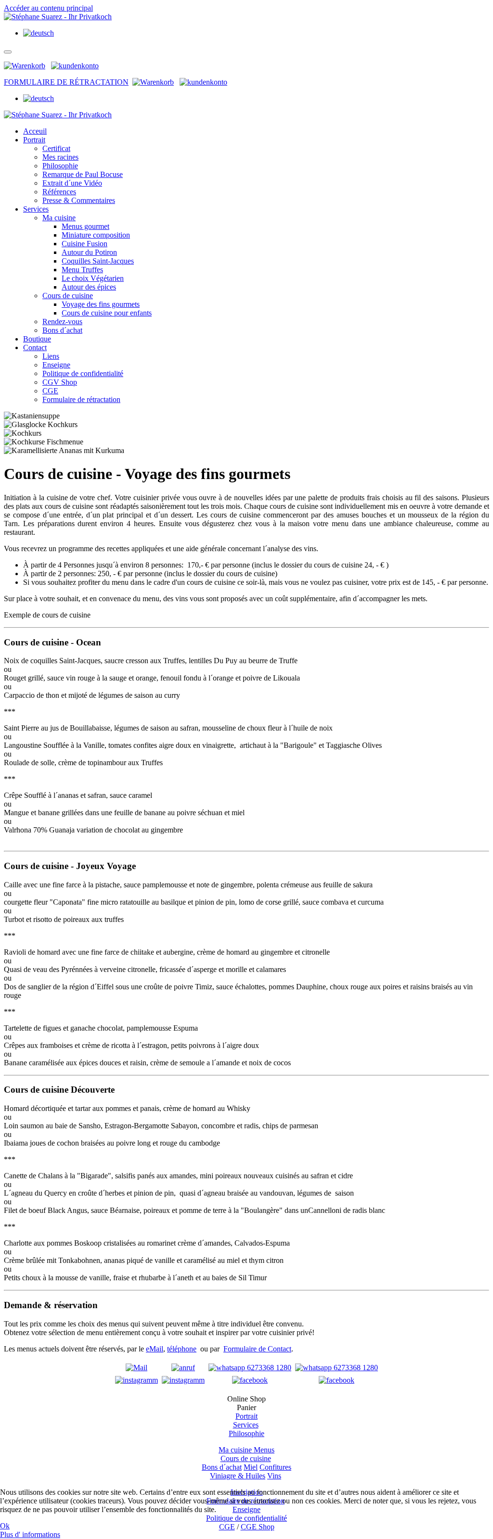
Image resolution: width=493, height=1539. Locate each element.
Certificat (56, 148)
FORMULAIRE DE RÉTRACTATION (66, 82)
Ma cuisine (59, 218)
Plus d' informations (30, 1534)
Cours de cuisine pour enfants (107, 313)
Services (36, 209)
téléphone (181, 1349)
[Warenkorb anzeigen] (24, 66)
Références (59, 192)
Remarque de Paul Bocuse (82, 174)
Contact (35, 347)
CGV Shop (59, 382)
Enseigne (56, 365)
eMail (154, 1349)
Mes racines (60, 157)
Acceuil (35, 131)
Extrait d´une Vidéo (72, 183)
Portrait (34, 140)
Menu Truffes (82, 269)
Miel (251, 1467)
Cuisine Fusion (84, 244)
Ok (5, 1526)
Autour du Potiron (89, 252)
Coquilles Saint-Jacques (98, 261)
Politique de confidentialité (82, 373)
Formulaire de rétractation (81, 399)
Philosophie (60, 166)
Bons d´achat (62, 330)
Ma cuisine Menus (246, 1450)
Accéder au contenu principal (48, 8)
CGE (50, 391)
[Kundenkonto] (75, 66)
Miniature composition (96, 235)
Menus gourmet (85, 226)
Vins (274, 1476)
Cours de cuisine (67, 295)
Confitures (275, 1467)
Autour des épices (89, 287)
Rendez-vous (62, 321)
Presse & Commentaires (78, 200)
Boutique (37, 339)
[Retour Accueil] (58, 17)
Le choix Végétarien (93, 278)
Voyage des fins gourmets (101, 304)
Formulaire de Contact (257, 1349)
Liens (50, 356)
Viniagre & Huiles (237, 1476)
